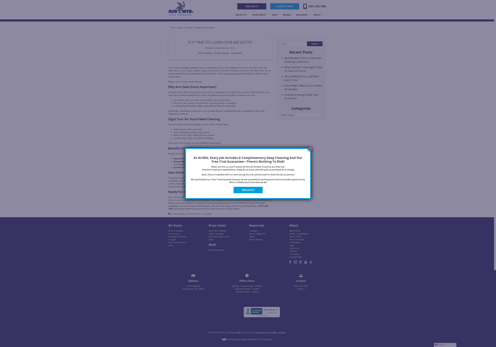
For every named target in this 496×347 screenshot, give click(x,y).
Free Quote (248, 190)
